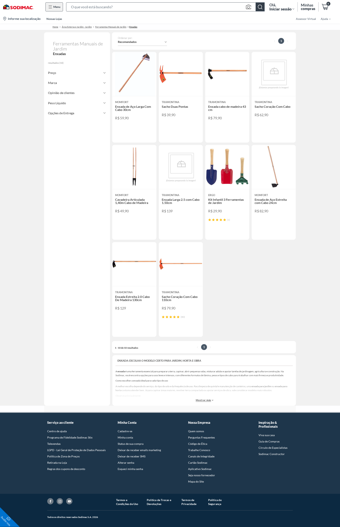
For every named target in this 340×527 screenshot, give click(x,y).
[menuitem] (323, 19)
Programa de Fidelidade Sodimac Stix (69, 437)
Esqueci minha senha (130, 469)
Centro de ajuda (57, 431)
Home (55, 27)
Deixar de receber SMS (131, 456)
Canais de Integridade (201, 456)
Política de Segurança (215, 502)
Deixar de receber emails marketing (139, 450)
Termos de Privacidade (188, 502)
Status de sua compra (130, 443)
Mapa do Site (196, 481)
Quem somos (196, 431)
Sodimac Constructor (272, 454)
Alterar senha (126, 462)
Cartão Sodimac (198, 462)
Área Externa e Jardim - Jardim (77, 27)
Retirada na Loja (57, 462)
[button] (165, 7)
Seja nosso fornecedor (201, 475)
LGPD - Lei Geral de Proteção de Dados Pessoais (76, 450)
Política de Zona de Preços (63, 456)
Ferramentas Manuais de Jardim (110, 27)
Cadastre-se (125, 431)
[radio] (209, 219)
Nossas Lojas (54, 18)
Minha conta (125, 437)
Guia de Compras (269, 441)
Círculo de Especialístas (273, 447)
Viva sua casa (267, 435)
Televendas (54, 443)
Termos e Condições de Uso (127, 502)
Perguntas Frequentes (201, 437)
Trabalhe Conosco (199, 450)
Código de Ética (197, 443)
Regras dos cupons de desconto (66, 469)
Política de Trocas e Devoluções (159, 502)
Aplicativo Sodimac (200, 469)
